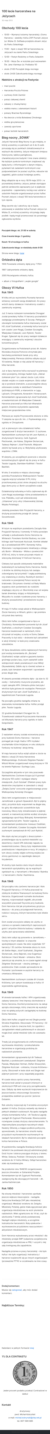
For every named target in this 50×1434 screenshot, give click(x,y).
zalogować (17, 1290)
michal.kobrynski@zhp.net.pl (28, 1417)
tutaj (22, 253)
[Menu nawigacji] (45, 2)
